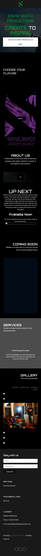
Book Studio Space (9, 485)
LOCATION (15, 387)
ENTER (20, 119)
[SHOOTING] (4, 394)
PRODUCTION (24, 387)
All (9, 387)
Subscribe (9, 472)
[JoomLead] (20, 4)
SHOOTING (34, 387)
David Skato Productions (17, 535)
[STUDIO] (4, 438)
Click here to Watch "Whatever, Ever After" (20, 42)
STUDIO (35, 389)
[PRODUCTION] (4, 399)
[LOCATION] (4, 433)
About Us (6, 501)
